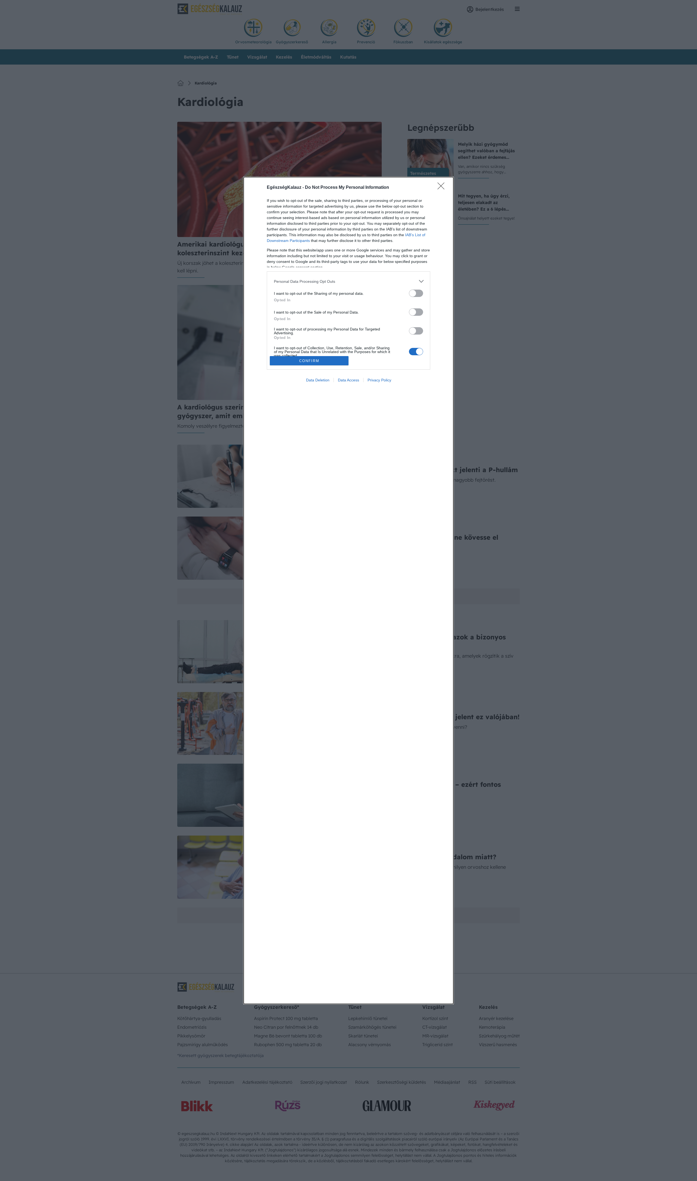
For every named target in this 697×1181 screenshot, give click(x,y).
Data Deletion (317, 380)
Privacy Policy (379, 380)
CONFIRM (309, 361)
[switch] (416, 293)
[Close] (443, 188)
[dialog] (348, 590)
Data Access (348, 380)
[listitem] (348, 281)
